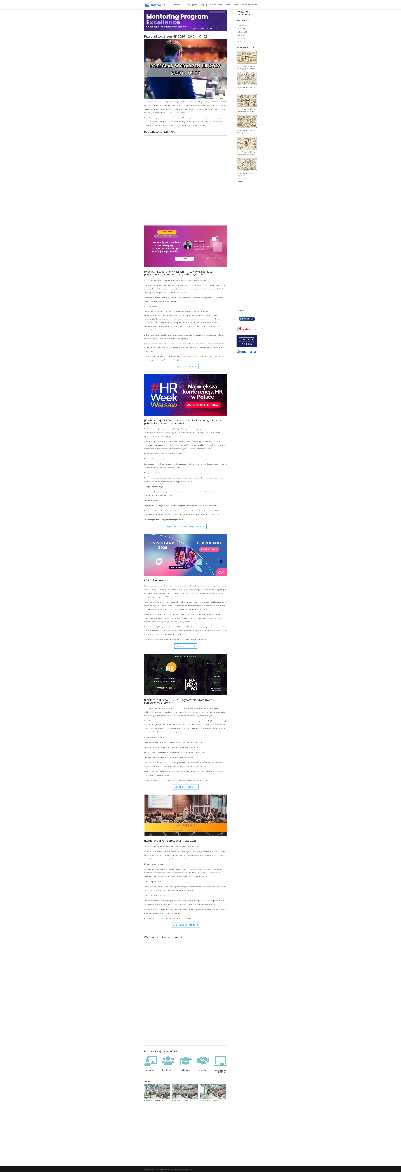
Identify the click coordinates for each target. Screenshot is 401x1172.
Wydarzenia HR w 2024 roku (153, 1100)
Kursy (221, 5)
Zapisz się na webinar (185, 366)
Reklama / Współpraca (249, 5)
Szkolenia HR (241, 35)
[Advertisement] (185, 1130)
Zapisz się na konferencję (185, 924)
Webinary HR (241, 29)
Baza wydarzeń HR (243, 25)
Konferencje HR (242, 32)
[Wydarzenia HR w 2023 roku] (213, 1091)
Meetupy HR (241, 38)
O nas (236, 5)
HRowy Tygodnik (192, 5)
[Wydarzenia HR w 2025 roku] (185, 1091)
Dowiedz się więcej (186, 646)
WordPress (191, 1169)
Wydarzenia (177, 5)
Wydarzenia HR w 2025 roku (181, 1100)
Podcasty (213, 5)
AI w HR (239, 42)
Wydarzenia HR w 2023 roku (209, 1100)
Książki (228, 5)
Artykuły (204, 5)
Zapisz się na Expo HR (185, 786)
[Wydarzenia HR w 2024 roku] (157, 1091)
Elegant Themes (166, 1169)
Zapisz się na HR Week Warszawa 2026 (185, 526)
